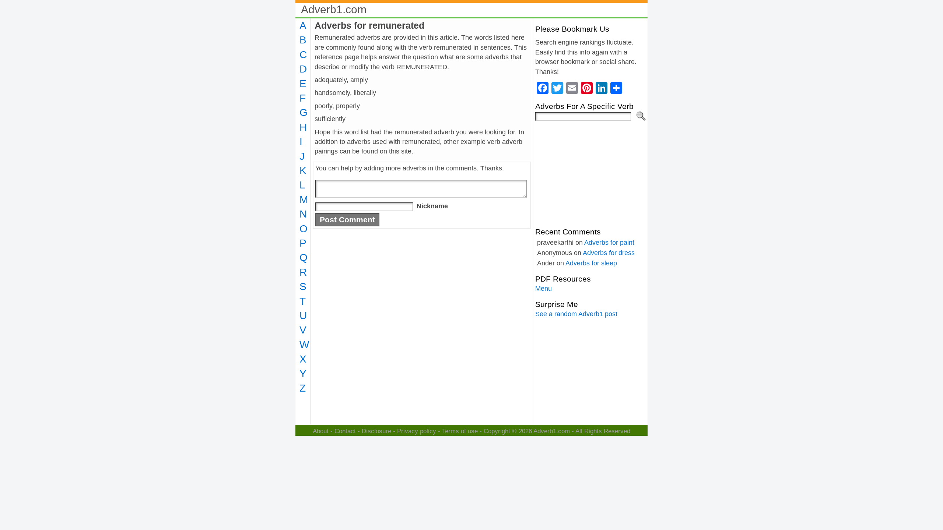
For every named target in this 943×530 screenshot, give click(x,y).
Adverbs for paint (609, 242)
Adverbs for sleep (591, 263)
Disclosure (376, 431)
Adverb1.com (334, 9)
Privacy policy (416, 431)
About (321, 431)
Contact (345, 431)
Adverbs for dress (609, 253)
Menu (543, 288)
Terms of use (460, 431)
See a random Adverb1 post (576, 314)
